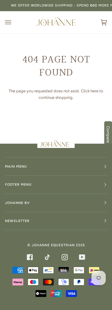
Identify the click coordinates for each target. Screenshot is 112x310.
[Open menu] (14, 22)
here (94, 91)
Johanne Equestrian (53, 245)
